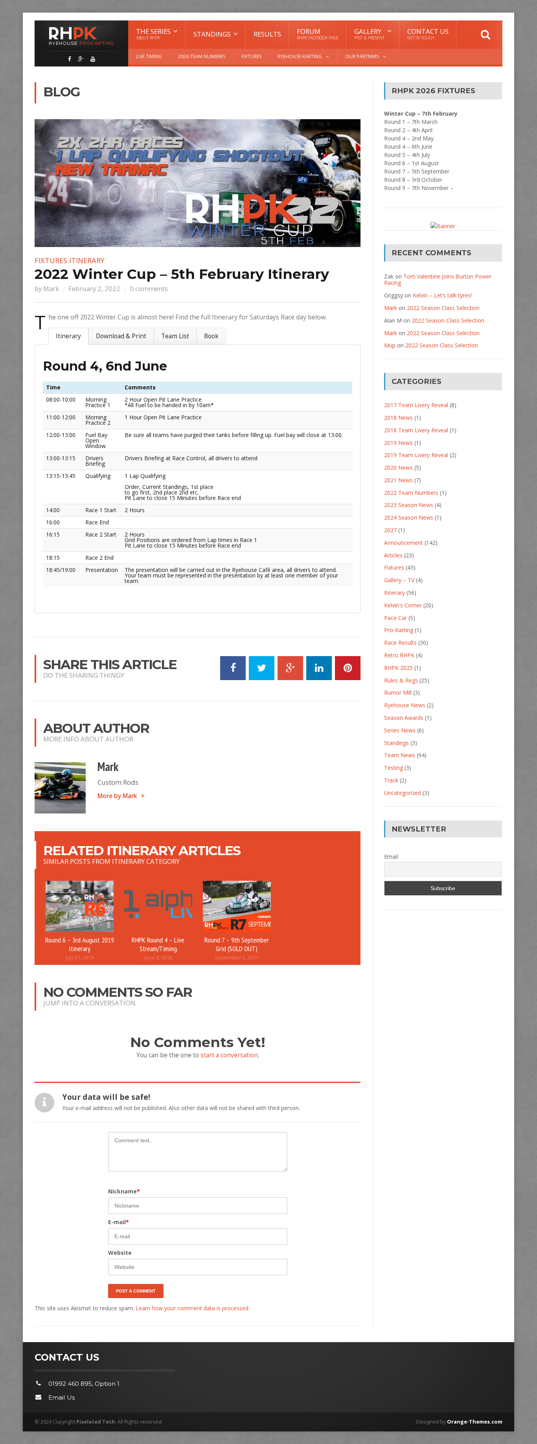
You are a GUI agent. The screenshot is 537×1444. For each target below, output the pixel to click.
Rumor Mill (398, 692)
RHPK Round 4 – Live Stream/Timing (158, 944)
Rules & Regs (401, 680)
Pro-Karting (398, 630)
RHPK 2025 (398, 667)
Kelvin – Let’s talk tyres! (442, 295)
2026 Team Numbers (201, 56)
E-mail (118, 1222)
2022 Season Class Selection (443, 308)
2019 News (398, 442)
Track (391, 780)
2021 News (398, 480)
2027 (390, 530)
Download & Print (121, 336)
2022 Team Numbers (411, 492)
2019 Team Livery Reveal (416, 455)
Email (391, 856)
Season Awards (403, 717)
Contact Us (428, 34)
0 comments (149, 288)
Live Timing (149, 56)
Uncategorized (402, 793)
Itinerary (87, 260)
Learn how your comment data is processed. (193, 1308)
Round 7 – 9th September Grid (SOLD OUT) (236, 944)
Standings (396, 743)
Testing (393, 767)
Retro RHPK (399, 655)
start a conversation (229, 1055)
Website (120, 1252)
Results (267, 34)
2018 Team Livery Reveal (416, 430)
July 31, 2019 (80, 957)
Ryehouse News (404, 705)
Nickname (124, 1191)
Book (211, 336)
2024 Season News (408, 517)
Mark (51, 288)
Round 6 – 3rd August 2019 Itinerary (79, 944)
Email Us (61, 1397)
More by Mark (117, 796)
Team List (175, 336)
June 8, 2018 (158, 957)
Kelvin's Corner (403, 605)
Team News (399, 755)
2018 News (398, 417)
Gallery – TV (399, 580)
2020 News (398, 467)
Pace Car (395, 617)
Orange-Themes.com (474, 1421)
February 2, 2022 (94, 288)
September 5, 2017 (237, 957)
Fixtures (251, 56)
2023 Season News (408, 505)
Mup (389, 345)
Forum (317, 34)
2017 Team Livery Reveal (416, 405)
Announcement (403, 542)
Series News (400, 730)
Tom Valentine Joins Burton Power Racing (437, 280)
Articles (393, 555)
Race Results (400, 642)
